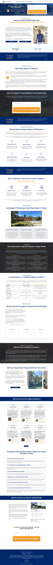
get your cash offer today (19, 39)
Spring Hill (41, 331)
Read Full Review (15, 421)
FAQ (25, 552)
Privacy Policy (28, 552)
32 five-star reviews (19, 86)
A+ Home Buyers (9, 32)
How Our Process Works (20, 1)
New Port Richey (26, 331)
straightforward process (11, 72)
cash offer (22, 324)
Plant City (27, 332)
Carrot (32, 563)
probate (24, 312)
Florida (12, 331)
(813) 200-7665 (41, 1)
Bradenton (12, 332)
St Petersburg (40, 332)
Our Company (30, 1)
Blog (31, 552)
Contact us (12, 39)
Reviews (26, 1)
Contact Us (22, 552)
